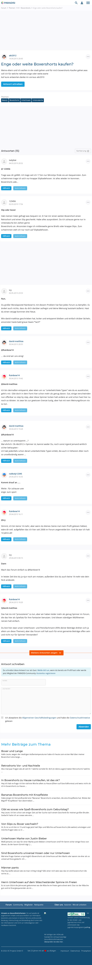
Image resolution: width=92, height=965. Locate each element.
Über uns (59, 905)
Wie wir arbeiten (79, 904)
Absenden (84, 727)
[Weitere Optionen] (88, 56)
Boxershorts (26, 8)
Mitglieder (28, 904)
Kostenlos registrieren (46, 673)
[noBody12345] (5, 474)
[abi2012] (5, 56)
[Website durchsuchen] (76, 3)
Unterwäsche (38, 100)
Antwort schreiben (13, 84)
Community (18, 904)
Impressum (65, 951)
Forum (3, 8)
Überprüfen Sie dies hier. (53, 942)
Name (5, 681)
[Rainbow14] (5, 376)
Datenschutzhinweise (80, 717)
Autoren (67, 904)
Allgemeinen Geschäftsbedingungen (39, 717)
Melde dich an (43, 670)
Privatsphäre (86, 951)
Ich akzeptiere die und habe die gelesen (47, 719)
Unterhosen (26, 100)
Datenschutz (75, 951)
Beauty (5, 100)
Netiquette (38, 904)
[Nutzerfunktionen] (82, 3)
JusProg (87, 927)
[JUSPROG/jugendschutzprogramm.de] (76, 914)
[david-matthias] (5, 342)
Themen (12, 8)
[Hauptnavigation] (88, 3)
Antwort (6, 689)
